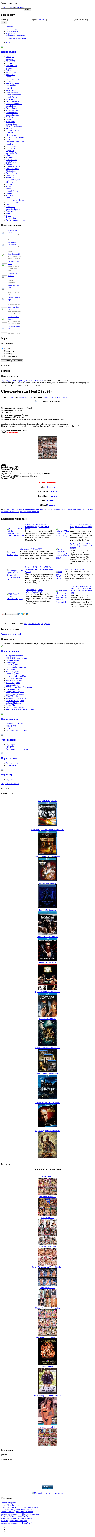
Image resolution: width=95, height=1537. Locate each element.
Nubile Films (11, 218)
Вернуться (45, 624)
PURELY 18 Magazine (15, 701)
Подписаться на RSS (10, 784)
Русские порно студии (15, 220)
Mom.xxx (10, 213)
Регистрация (11, 29)
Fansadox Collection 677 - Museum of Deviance (20, 1514)
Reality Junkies (12, 108)
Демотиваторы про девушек (18, 749)
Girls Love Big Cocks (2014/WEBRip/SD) (34, 591)
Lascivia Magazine (8, 1503)
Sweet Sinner (11, 86)
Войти (4, 22)
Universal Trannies (13, 148)
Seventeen (10, 184)
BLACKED (11, 61)
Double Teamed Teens (15, 200)
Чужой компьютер (80, 20)
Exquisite (9, 144)
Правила (10, 7)
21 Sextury (10, 182)
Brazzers (9, 59)
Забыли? (41, 20)
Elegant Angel (11, 135)
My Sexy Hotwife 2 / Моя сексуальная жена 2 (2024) (81, 525)
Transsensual (11, 195)
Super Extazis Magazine (15, 678)
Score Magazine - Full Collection (14, 1521)
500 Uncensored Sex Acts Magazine (20, 687)
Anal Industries (12, 110)
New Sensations (12, 92)
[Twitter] (22, 614)
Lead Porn (10, 204)
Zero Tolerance (12, 99)
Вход (3, 7)
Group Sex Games (13, 202)
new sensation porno (44, 509)
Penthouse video (12, 79)
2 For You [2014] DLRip (74, 569)
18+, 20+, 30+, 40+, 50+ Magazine (20, 709)
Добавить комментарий (11, 634)
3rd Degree (10, 117)
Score (8, 198)
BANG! (9, 63)
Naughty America (13, 166)
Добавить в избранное (15, 36)
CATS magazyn (12, 685)
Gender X (10, 193)
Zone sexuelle (11, 211)
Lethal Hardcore (12, 115)
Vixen (8, 189)
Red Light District (13, 101)
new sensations (12, 509)
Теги (8, 42)
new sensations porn (81, 509)
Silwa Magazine (12, 665)
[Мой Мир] (27, 614)
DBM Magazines (12, 696)
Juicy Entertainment (13, 90)
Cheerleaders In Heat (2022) (31, 549)
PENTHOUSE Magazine (16, 698)
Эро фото (10, 747)
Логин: (4, 20)
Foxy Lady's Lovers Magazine (18, 676)
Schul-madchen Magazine (16, 667)
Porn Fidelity (11, 106)
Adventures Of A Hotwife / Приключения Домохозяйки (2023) (37, 526)
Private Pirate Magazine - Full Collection (17, 1512)
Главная (9, 27)
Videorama (10, 177)
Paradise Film (11, 160)
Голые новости (12, 765)
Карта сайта (11, 33)
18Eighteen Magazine (14, 656)
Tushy (8, 186)
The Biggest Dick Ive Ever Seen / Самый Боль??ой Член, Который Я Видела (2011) (82, 589)
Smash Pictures (12, 97)
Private (8, 77)
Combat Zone (11, 124)
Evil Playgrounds (12, 83)
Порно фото (11, 744)
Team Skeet (10, 122)
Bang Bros (10, 175)
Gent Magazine (12, 662)
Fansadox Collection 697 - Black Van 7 (16, 1523)
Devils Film (10, 119)
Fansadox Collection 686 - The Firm (15, 1516)
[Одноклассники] (24, 614)
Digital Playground (13, 95)
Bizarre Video (11, 66)
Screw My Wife (12, 153)
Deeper (9, 68)
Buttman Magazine (13, 703)
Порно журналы (10, 651)
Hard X (9, 88)
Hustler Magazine (13, 705)
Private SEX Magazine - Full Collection (16, 1518)
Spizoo (8, 216)
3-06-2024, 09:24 (25, 397)
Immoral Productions (14, 104)
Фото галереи (8, 739)
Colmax (9, 164)
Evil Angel (10, 70)
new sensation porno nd (29, 512)
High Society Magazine (15, 694)
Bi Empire (10, 57)
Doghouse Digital (13, 180)
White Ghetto (11, 162)
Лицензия (19, 7)
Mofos (8, 155)
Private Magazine (13, 674)
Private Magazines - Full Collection (15, 1505)
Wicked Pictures (12, 169)
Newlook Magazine (13, 660)
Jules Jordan (10, 75)
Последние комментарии (16, 38)
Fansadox (9, 728)
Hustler (9, 81)
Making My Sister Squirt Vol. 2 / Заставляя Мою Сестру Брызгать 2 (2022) (39, 569)
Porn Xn (9, 139)
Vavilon (10, 397)
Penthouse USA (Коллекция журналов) (17, 1509)
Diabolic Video (12, 191)
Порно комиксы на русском (17, 730)
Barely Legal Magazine (15, 692)
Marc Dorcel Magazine (15, 707)
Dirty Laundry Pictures (15, 137)
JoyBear (9, 128)
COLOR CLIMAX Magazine (17, 658)
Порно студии (8, 51)
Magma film (10, 171)
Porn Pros (10, 157)
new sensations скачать (62, 509)
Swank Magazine (13, 683)
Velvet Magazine (12, 671)
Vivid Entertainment (14, 126)
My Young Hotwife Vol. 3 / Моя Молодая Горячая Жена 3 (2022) (81, 545)
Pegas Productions (13, 209)
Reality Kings (11, 173)
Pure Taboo (10, 207)
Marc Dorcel (11, 72)
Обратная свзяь (12, 31)
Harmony (9, 133)
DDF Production (12, 146)
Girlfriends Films (12, 130)
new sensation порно (27, 509)
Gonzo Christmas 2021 (14, 254)
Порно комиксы (9, 719)
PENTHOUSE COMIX (15, 724)
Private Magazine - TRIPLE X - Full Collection (19, 1507)
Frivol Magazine (12, 689)
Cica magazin (11, 669)
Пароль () (38, 20)
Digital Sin (10, 151)
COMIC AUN (11, 726)
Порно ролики (9, 758)
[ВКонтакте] (19, 614)
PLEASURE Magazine (15, 680)
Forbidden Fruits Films (15, 142)
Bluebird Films (12, 113)
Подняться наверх (32, 624)
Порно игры (7, 774)
